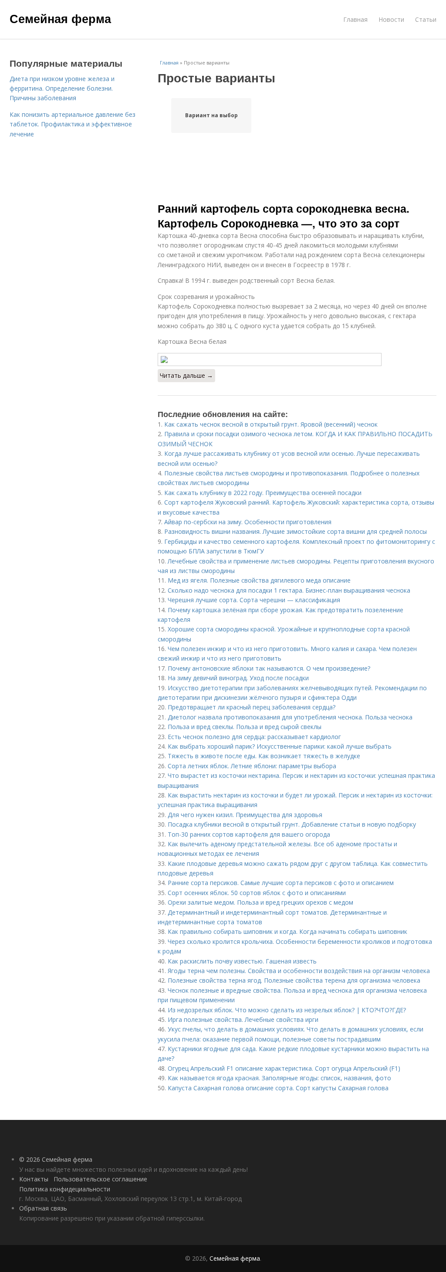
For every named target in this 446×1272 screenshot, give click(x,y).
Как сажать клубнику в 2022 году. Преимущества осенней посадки (263, 492)
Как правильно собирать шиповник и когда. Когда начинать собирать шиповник (287, 931)
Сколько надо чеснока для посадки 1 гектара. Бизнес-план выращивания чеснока (289, 590)
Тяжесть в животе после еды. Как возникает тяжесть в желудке (264, 756)
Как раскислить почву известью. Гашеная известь (242, 961)
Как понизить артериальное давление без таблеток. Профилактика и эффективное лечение (72, 124)
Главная (355, 19)
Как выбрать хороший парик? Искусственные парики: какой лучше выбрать (280, 746)
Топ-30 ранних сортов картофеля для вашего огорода (249, 834)
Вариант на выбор (211, 115)
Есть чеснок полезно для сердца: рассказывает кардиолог (254, 737)
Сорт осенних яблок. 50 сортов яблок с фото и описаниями (257, 893)
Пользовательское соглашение (100, 1179)
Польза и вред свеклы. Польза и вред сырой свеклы (244, 726)
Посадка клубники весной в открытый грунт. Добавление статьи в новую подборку (292, 824)
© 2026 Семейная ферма (55, 1159)
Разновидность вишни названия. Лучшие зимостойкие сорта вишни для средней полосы (295, 531)
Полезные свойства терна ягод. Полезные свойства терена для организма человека (294, 980)
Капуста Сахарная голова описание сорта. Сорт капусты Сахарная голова (278, 1088)
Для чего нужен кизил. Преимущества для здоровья (245, 815)
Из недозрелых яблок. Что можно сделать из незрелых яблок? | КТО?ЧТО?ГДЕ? (287, 1010)
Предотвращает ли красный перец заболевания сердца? (251, 707)
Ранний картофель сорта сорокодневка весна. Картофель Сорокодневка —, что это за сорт (283, 215)
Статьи (425, 19)
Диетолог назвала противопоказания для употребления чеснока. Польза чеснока (290, 717)
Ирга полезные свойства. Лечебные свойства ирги (243, 1019)
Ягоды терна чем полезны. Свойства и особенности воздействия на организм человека (299, 971)
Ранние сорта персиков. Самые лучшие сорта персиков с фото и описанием (281, 883)
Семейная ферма (60, 18)
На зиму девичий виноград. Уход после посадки (238, 678)
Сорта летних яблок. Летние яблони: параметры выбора (252, 766)
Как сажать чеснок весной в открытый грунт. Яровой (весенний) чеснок (271, 424)
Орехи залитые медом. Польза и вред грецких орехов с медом (260, 902)
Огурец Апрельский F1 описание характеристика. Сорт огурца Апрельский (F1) (284, 1068)
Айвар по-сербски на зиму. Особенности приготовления (247, 522)
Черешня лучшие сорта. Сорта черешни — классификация (254, 600)
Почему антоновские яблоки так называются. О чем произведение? (269, 668)
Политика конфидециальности (64, 1189)
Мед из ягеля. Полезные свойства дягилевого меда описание (259, 580)
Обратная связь (43, 1208)
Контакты (33, 1179)
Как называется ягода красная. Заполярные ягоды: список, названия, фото (279, 1078)
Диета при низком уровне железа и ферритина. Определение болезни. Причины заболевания (62, 88)
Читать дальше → (186, 375)
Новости (391, 19)
